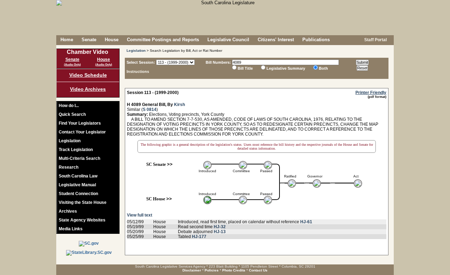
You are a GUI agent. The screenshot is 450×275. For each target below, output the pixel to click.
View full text (139, 215)
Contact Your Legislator (82, 132)
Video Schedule (88, 75)
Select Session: (141, 62)
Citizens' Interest (276, 39)
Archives (68, 211)
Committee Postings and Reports (163, 39)
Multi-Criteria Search (79, 158)
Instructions (138, 71)
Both (323, 68)
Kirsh (179, 104)
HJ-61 (306, 221)
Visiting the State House (83, 202)
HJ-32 (220, 226)
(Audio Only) (72, 64)
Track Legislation (76, 149)
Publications (316, 39)
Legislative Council (228, 39)
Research (68, 167)
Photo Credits (233, 270)
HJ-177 (199, 236)
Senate (89, 39)
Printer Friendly (370, 92)
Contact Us (258, 270)
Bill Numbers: (218, 62)
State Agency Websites (82, 220)
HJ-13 (220, 231)
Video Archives (88, 89)
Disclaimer (191, 270)
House (111, 39)
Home (66, 39)
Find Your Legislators (80, 123)
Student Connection (78, 193)
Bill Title (245, 68)
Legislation (70, 140)
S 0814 (149, 109)
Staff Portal (375, 39)
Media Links (71, 228)
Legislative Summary (285, 68)
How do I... (69, 105)
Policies (212, 270)
